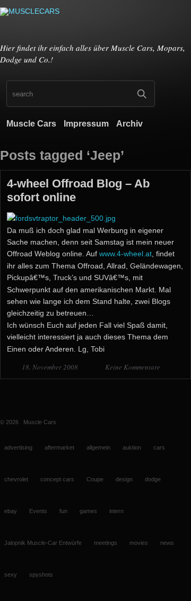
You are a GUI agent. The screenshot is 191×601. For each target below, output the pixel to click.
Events (38, 511)
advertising (18, 447)
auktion (132, 447)
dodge (153, 479)
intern (116, 511)
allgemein (98, 447)
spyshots (41, 574)
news (167, 543)
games (88, 511)
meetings (105, 543)
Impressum (86, 123)
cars (159, 447)
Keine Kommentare (132, 367)
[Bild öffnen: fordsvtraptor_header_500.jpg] (61, 218)
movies (138, 543)
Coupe (94, 479)
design (124, 479)
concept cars (57, 479)
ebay (10, 511)
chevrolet (16, 479)
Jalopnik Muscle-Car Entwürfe (43, 543)
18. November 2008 (51, 367)
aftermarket (59, 447)
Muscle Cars (31, 123)
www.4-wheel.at (125, 253)
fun (63, 511)
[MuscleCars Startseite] (95, 22)
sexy (10, 574)
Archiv (129, 123)
